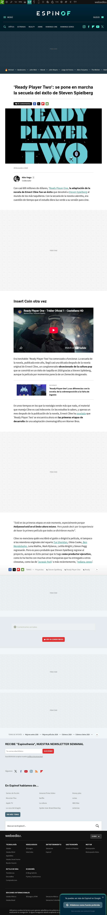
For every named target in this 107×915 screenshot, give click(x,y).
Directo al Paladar (72, 848)
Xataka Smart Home (13, 859)
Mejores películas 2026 (50, 734)
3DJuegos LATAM (32, 896)
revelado (81, 413)
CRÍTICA (11, 27)
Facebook (88, 26)
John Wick (33, 70)
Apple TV (9, 803)
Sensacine (49, 848)
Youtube (97, 26)
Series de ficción (12, 793)
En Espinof (53, 385)
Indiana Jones (84, 561)
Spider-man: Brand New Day (50, 808)
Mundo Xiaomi (11, 863)
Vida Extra (29, 852)
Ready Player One (58, 188)
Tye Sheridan (60, 542)
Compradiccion (11, 880)
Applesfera (9, 856)
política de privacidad (35, 756)
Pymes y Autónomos (33, 877)
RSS (36, 771)
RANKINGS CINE (51, 27)
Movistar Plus (11, 798)
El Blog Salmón (31, 873)
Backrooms (21, 70)
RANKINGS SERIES (67, 27)
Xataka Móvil (10, 852)
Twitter (102, 26)
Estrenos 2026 (67, 734)
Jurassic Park (45, 561)
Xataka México (11, 896)
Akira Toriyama (82, 70)
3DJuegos (29, 848)
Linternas (76, 808)
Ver (54, 639)
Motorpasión (90, 848)
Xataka (8, 848)
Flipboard (93, 26)
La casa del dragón (13, 808)
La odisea (43, 803)
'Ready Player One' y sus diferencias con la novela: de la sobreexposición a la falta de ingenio (69, 391)
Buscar (97, 826)
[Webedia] (13, 835)
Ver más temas (13, 814)
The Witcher (95, 70)
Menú (10, 17)
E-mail (47, 103)
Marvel (42, 70)
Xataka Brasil (10, 900)
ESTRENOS (21, 27)
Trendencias (10, 873)
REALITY (32, 27)
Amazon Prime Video (47, 793)
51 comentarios (24, 104)
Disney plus (76, 793)
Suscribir (48, 751)
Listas (74, 798)
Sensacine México (52, 896)
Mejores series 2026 (32, 734)
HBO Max (75, 803)
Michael (11, 70)
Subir (94, 836)
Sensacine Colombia (53, 900)
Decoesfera (10, 877)
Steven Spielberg (78, 192)
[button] (28, 177)
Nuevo (96, 17)
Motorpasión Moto (92, 852)
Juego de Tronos (67, 70)
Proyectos (39, 569)
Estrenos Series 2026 (83, 734)
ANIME (40, 27)
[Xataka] (2, 2)
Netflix (41, 798)
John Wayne (53, 70)
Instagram (84, 26)
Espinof (53, 13)
